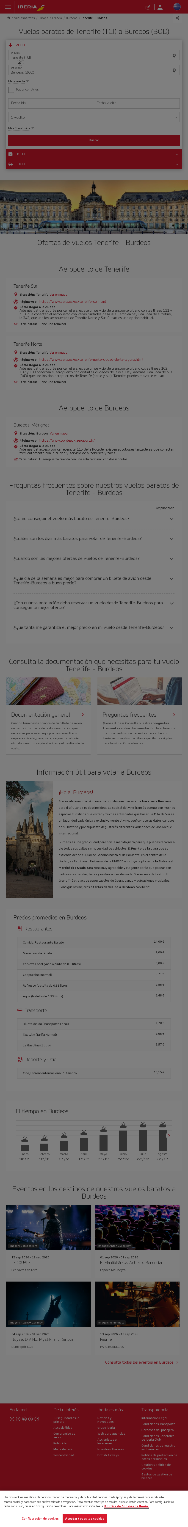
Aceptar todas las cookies (84, 1518)
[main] (94, 1509)
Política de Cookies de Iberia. (126, 1506)
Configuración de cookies (40, 1518)
